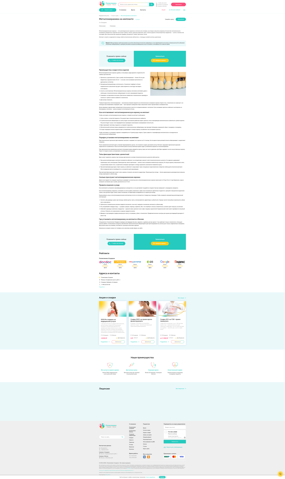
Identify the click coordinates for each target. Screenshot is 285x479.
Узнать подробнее (150, 477)
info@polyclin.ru (104, 448)
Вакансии (131, 447)
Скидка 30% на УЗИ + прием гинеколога (170, 320)
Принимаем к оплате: (170, 453)
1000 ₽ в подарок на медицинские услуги (108, 320)
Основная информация (132, 435)
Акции (163, 10)
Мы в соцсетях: (147, 454)
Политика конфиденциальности (126, 470)
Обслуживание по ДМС (149, 441)
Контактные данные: (105, 445)
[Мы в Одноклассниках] (148, 457)
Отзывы (131, 444)
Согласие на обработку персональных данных (109, 470)
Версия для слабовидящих (174, 447)
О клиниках (122, 10)
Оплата (145, 444)
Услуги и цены (108, 10)
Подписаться (175, 441)
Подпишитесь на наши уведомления (174, 424)
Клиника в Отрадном (163, 4)
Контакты (143, 10)
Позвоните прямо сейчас (116, 56)
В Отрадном (104, 22)
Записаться (178, 4)
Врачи (133, 10)
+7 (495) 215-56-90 (162, 3)
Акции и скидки (147, 432)
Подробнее (102, 287)
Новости (131, 440)
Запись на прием (147, 434)
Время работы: (133, 453)
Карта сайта (146, 448)
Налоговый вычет (147, 439)
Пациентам (146, 424)
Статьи (145, 446)
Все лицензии (180, 388)
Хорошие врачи (153, 370)
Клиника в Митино (162, 6)
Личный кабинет (175, 10)
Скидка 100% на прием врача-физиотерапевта (141, 320)
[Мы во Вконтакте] (144, 457)
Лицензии (131, 442)
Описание (102, 26)
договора (129, 468)
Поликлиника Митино (132, 431)
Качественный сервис (175, 370)
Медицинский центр (104, 15)
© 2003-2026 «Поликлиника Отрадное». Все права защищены (114, 463)
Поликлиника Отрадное (107, 277)
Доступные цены (131, 370)
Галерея (131, 437)
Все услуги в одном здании (110, 370)
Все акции (181, 298)
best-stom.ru (107, 474)
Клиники (112, 26)
